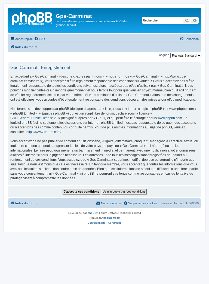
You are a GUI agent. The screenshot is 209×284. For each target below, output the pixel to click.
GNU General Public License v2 (33, 118)
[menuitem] (39, 39)
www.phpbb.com (170, 118)
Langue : (163, 55)
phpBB (92, 212)
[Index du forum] (32, 17)
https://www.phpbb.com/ (43, 132)
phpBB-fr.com (111, 217)
